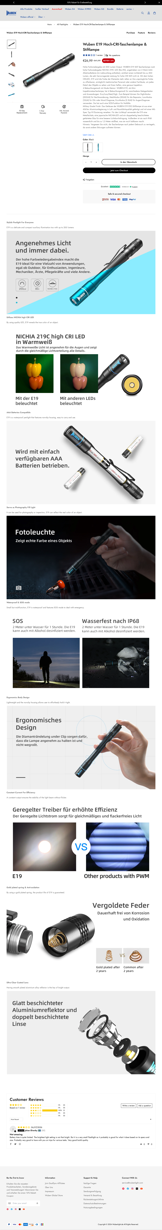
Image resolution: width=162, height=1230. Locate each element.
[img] (24, 1127)
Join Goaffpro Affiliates (55, 1183)
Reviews (151, 32)
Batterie (120, 9)
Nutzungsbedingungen (93, 1207)
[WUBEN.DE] (12, 13)
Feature (141, 32)
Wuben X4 (70, 9)
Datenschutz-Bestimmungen (95, 1203)
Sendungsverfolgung (92, 1191)
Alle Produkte (26, 9)
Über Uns (49, 1187)
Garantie (87, 1187)
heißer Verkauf (42, 9)
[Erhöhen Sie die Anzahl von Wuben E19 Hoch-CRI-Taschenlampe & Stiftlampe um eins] (96, 162)
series (129, 9)
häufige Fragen (90, 1183)
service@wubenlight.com (132, 1182)
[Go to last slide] (14, 3)
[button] (89, 55)
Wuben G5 (99, 9)
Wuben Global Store (54, 1195)
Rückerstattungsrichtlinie (94, 1199)
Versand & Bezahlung (93, 1195)
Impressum (49, 1191)
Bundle (110, 9)
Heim (49, 24)
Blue (98, 147)
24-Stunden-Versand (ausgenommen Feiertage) (79, 2)
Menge (86, 156)
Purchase (131, 32)
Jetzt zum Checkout (119, 170)
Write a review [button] (128, 1105)
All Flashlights (62, 24)
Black (87, 147)
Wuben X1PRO (84, 9)
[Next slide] (145, 3)
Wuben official (26, 17)
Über (40, 17)
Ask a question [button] (144, 1105)
